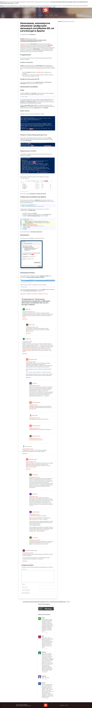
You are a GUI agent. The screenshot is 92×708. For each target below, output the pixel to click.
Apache (24, 293)
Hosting (51, 15)
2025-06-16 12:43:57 (45, 672)
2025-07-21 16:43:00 (45, 632)
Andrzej (33, 474)
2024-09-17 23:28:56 (45, 698)
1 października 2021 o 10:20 (35, 438)
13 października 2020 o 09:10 (32, 327)
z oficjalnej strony (40, 72)
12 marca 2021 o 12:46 (27, 341)
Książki (46, 15)
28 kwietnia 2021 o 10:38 (34, 385)
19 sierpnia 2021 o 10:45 (34, 417)
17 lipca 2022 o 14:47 (33, 496)
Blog (35, 15)
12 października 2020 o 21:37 (28, 311)
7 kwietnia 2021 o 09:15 (31, 361)
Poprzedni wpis (23, 43)
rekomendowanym (29, 65)
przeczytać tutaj (32, 408)
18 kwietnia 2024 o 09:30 (27, 552)
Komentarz (24, 569)
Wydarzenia (40, 15)
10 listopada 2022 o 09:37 (34, 540)
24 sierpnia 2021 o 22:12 (34, 428)
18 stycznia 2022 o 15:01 (31, 461)
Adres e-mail (25, 587)
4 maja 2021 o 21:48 (33, 405)
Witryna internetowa (26, 589)
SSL (44, 293)
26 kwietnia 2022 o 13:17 (34, 477)
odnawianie (40, 293)
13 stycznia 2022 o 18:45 (27, 448)
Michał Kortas (31, 359)
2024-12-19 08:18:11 (44, 679)
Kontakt (56, 15)
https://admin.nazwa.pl (38, 529)
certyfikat (29, 293)
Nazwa (23, 584)
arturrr (33, 537)
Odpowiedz (24, 318)
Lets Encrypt (34, 293)
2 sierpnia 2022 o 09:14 (34, 514)
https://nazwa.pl (32, 519)
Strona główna (62, 705)
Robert (33, 415)
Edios (33, 494)
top (47, 293)
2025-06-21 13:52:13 (45, 648)
